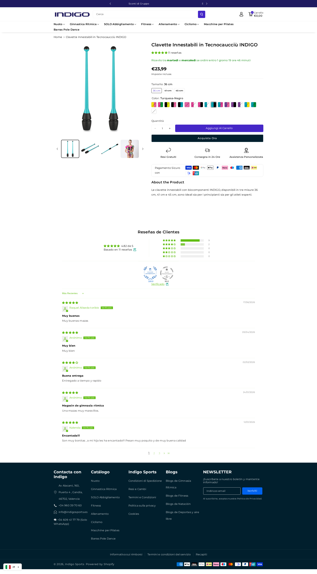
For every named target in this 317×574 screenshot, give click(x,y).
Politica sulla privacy (142, 505)
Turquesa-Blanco (207, 104)
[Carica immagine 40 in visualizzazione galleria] (90, 149)
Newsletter (217, 472)
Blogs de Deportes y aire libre (182, 515)
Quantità (157, 120)
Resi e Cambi (137, 489)
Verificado (158, 284)
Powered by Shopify (100, 564)
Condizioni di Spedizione (145, 480)
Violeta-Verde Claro (153, 111)
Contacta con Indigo (67, 474)
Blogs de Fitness (177, 495)
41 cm (168, 91)
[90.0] (166, 273)
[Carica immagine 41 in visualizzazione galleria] (110, 149)
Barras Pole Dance (103, 538)
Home (58, 37)
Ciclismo (96, 522)
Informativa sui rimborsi (126, 554)
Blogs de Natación (178, 504)
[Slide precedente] (110, 3)
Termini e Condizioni (142, 497)
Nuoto (95, 480)
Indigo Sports (142, 472)
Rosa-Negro (200, 104)
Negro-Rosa (173, 104)
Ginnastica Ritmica (104, 489)
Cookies (133, 513)
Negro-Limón (167, 104)
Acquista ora (207, 138)
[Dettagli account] (241, 14)
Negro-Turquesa (180, 104)
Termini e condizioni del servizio (169, 554)
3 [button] (159, 453)
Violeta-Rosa (227, 104)
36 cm (157, 91)
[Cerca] (201, 14)
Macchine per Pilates (105, 530)
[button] (59, 24)
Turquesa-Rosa (220, 104)
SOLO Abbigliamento (105, 497)
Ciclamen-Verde (160, 104)
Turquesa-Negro (213, 104)
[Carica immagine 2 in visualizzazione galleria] (130, 149)
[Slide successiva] (206, 3)
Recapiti (201, 554)
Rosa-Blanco (193, 104)
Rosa (187, 104)
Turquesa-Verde (253, 104)
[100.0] (150, 273)
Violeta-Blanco (240, 104)
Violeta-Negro (233, 104)
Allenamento (100, 513)
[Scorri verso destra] (142, 148)
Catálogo (100, 472)
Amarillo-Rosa (153, 104)
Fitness (96, 505)
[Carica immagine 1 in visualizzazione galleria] (70, 149)
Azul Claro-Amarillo (247, 104)
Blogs (171, 472)
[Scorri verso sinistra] (57, 148)
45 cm (180, 91)
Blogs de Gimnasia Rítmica (178, 484)
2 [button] (154, 453)
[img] (70, 302)
